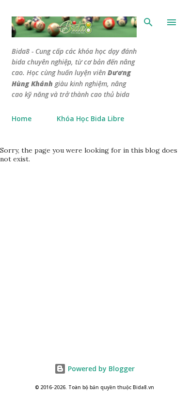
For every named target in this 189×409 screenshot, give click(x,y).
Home (22, 118)
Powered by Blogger (100, 368)
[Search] (148, 22)
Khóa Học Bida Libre (90, 118)
